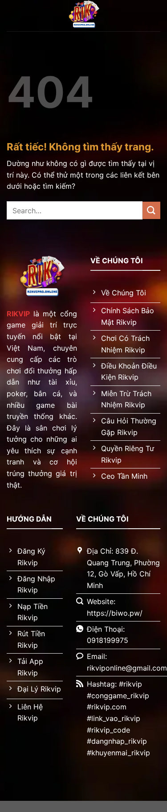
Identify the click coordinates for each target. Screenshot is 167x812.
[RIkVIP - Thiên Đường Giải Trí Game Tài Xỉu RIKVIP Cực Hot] (84, 15)
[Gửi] (151, 210)
